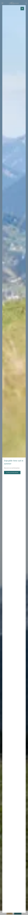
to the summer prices (12, 472)
